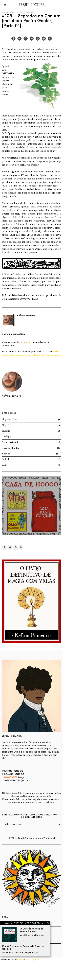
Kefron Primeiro (26, 315)
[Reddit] (44, 39)
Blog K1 (5, 425)
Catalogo (6, 436)
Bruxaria (6, 430)
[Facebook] (13, 39)
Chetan (20, 959)
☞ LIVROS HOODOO (12, 770)
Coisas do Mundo (10, 442)
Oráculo (6, 459)
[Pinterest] (26, 39)
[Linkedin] (32, 39)
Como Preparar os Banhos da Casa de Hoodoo (23, 947)
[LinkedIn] (21, 547)
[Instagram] (15, 547)
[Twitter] (19, 39)
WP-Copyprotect (33, 959)
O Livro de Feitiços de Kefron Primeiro (31, 930)
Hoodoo (6, 453)
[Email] (50, 39)
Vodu (4, 465)
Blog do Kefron (9, 419)
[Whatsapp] (38, 39)
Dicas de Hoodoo (25, 12)
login (28, 342)
